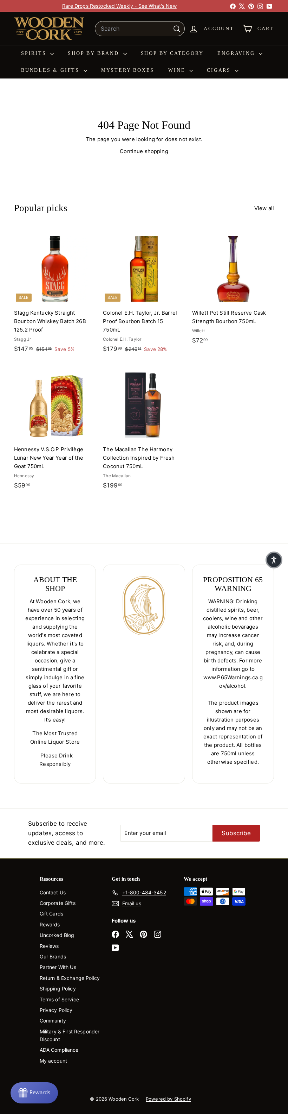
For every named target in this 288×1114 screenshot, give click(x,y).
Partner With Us (58, 967)
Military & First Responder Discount (70, 1035)
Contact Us (53, 892)
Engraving (237, 53)
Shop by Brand (94, 53)
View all (264, 208)
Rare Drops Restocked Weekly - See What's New (119, 6)
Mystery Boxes (127, 70)
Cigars (220, 70)
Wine (178, 70)
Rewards (50, 924)
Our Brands (53, 956)
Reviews (49, 946)
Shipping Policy (58, 989)
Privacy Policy (56, 1010)
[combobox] (140, 29)
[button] (274, 560)
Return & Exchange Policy (70, 978)
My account (53, 1061)
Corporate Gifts (58, 903)
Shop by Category (172, 53)
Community (53, 1021)
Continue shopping (144, 151)
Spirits (34, 53)
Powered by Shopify (168, 1099)
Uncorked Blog (57, 935)
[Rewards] (34, 1092)
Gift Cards (52, 914)
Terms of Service (59, 999)
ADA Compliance (59, 1050)
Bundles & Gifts (51, 70)
